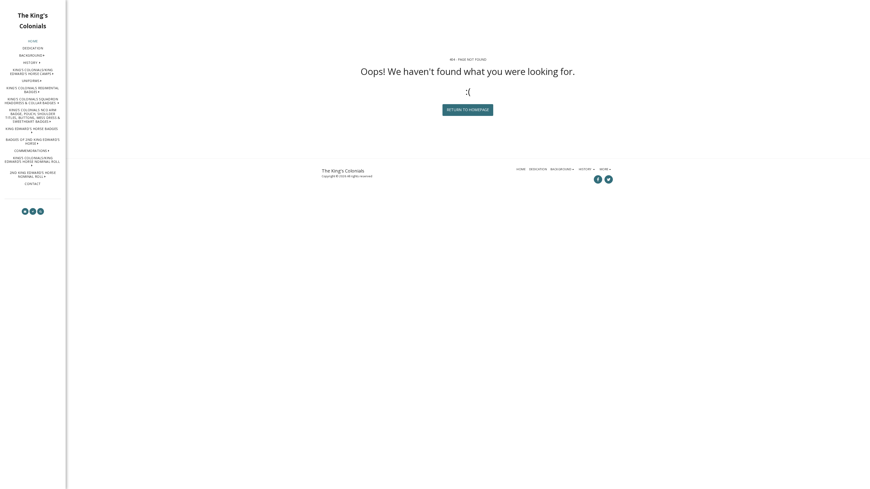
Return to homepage (468, 109)
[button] (33, 55)
